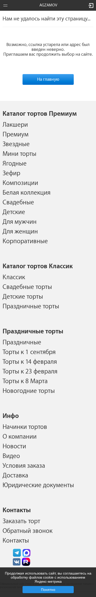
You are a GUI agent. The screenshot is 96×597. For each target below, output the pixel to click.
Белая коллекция (26, 192)
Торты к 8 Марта (25, 381)
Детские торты (23, 296)
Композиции (20, 182)
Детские (14, 212)
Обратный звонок (27, 530)
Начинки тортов (25, 426)
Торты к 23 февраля (30, 371)
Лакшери (15, 124)
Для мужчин (20, 221)
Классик (14, 277)
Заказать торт (21, 521)
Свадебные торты (27, 286)
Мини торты (19, 153)
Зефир (11, 173)
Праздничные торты (31, 306)
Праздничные (22, 342)
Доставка (15, 475)
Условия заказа (24, 465)
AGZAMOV (48, 5)
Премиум (15, 134)
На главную (48, 79)
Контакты (16, 540)
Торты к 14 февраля (30, 361)
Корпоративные (25, 241)
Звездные (16, 144)
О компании (20, 436)
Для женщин (20, 231)
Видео (11, 456)
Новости (14, 446)
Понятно (48, 590)
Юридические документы (38, 485)
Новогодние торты (29, 390)
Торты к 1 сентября (29, 352)
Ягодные (15, 163)
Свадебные (18, 202)
